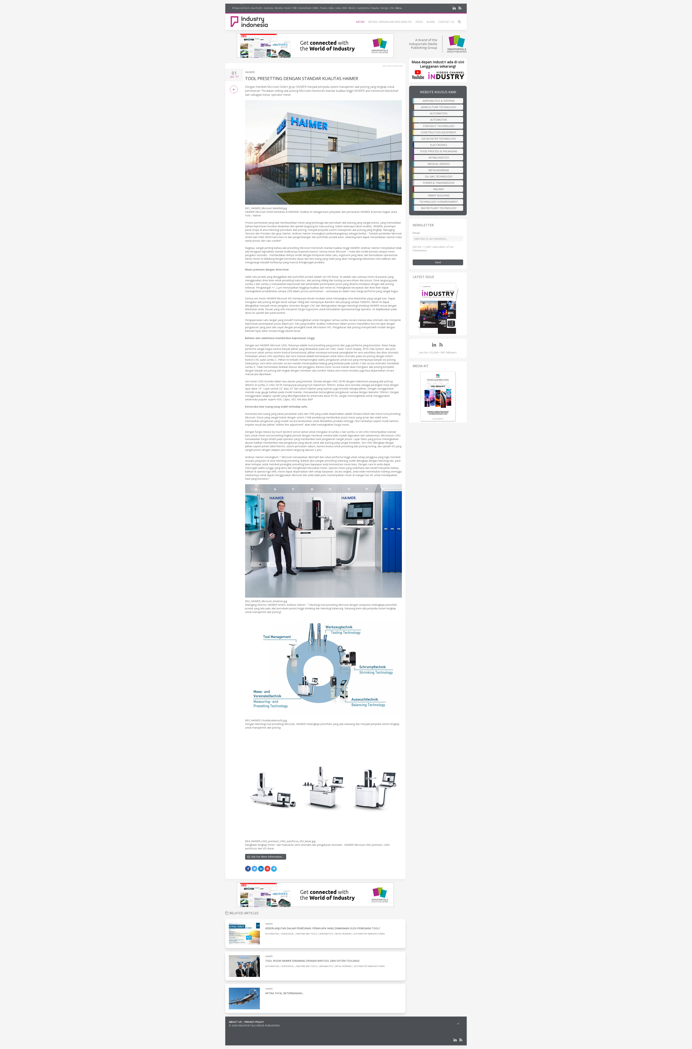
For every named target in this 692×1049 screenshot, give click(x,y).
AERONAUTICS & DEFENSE (439, 100)
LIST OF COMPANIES (241, 1029)
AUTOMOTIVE (438, 119)
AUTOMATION (438, 113)
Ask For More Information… (267, 856)
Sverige (384, 8)
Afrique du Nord (240, 8)
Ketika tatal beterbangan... (284, 993)
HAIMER (250, 72)
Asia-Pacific (256, 8)
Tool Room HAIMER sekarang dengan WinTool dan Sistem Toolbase (312, 960)
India (338, 8)
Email (416, 233)
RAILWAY (438, 189)
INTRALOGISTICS (439, 157)
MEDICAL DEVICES (439, 164)
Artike (360, 21)
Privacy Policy (254, 1022)
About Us (235, 1022)
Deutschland (304, 8)
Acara (431, 21)
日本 (344, 8)
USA (392, 8)
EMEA (315, 8)
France (323, 8)
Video (419, 21)
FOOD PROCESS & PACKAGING (438, 151)
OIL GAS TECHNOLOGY (439, 176)
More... (399, 8)
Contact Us (446, 21)
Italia (331, 8)
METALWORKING (438, 170)
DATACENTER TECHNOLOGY (439, 138)
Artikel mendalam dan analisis (390, 21)
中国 (294, 8)
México (352, 8)
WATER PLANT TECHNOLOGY (438, 208)
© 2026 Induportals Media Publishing (254, 1025)
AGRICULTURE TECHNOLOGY (438, 107)
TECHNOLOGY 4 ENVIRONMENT (438, 201)
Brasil (287, 8)
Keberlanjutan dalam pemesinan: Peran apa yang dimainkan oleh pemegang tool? (322, 928)
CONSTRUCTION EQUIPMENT (438, 132)
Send (438, 262)
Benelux (279, 8)
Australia (268, 8)
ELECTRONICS (438, 145)
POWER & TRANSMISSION (438, 182)
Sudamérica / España (368, 8)
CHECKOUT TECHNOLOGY (438, 126)
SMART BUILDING (438, 195)
